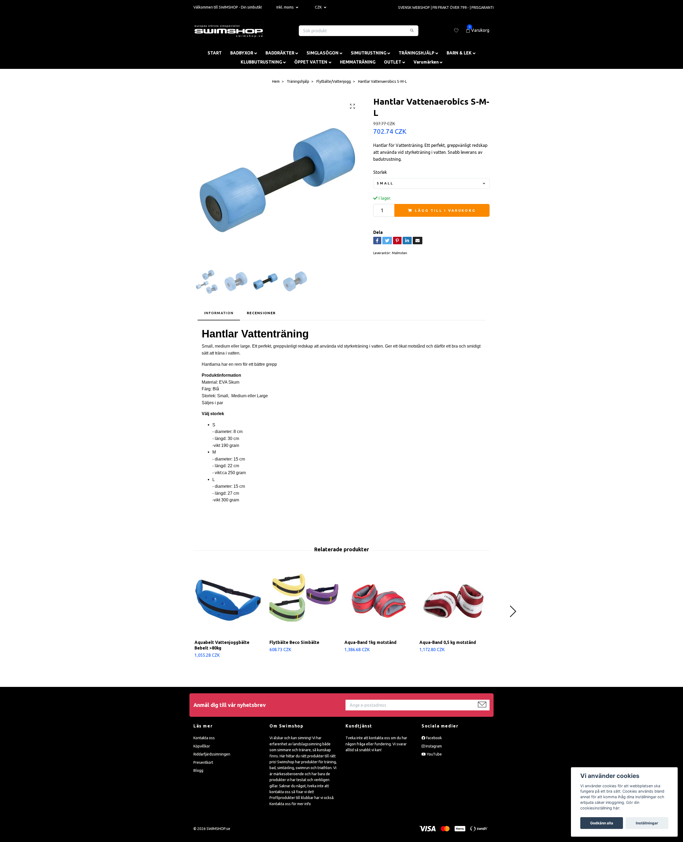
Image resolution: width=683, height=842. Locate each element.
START (215, 52)
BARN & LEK (459, 52)
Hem (276, 81)
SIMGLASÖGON (323, 52)
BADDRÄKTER (279, 52)
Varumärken (426, 62)
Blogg (198, 770)
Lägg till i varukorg (445, 210)
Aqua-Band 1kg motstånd (370, 642)
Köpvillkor (201, 746)
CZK (319, 7)
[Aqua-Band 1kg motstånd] (378, 600)
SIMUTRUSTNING (368, 52)
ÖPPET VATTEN (310, 62)
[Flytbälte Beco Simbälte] (303, 600)
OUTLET (392, 62)
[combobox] (431, 183)
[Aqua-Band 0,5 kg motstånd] (453, 600)
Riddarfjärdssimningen (211, 754)
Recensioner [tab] (261, 313)
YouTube (434, 754)
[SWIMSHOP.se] (229, 30)
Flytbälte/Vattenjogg (333, 81)
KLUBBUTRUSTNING (261, 62)
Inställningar (647, 823)
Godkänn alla (601, 823)
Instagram (433, 746)
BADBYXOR (241, 52)
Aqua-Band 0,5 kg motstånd (447, 642)
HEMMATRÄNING (357, 62)
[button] (512, 611)
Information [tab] (218, 313)
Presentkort (203, 762)
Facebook (433, 738)
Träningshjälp (298, 81)
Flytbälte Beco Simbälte (294, 642)
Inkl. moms (285, 7)
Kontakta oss (204, 738)
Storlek (380, 172)
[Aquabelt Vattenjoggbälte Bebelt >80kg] (228, 600)
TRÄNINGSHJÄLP (416, 52)
